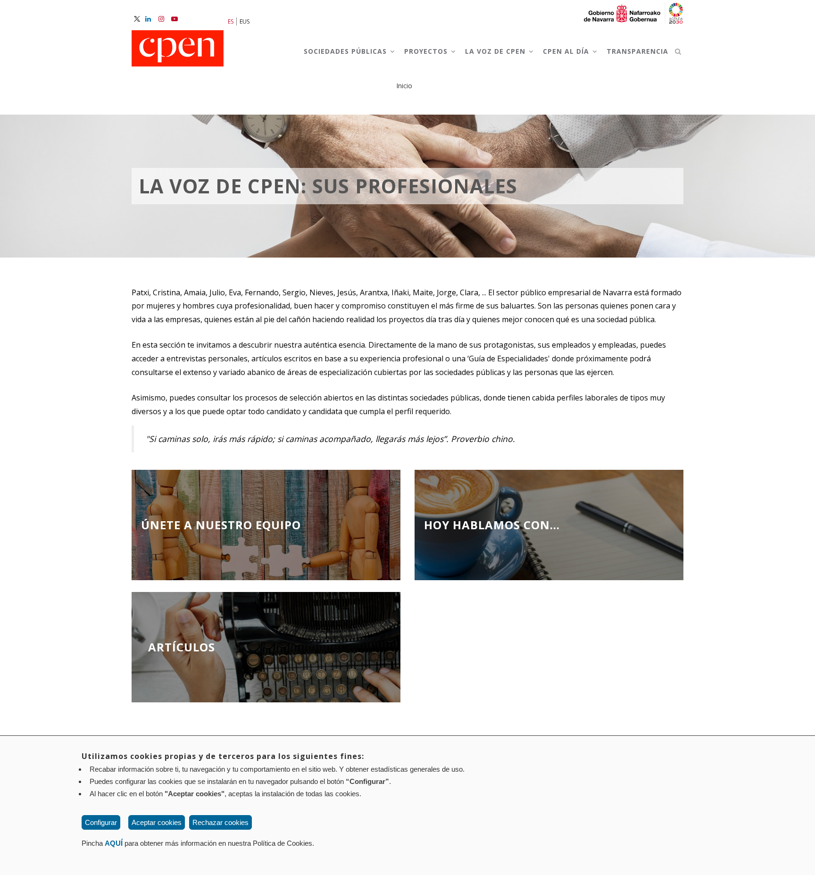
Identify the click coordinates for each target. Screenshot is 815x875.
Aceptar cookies (157, 822)
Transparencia (637, 51)
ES (230, 21)
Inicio (404, 85)
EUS (244, 21)
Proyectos (427, 51)
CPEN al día (567, 51)
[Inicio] (178, 49)
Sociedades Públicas (346, 51)
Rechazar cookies (220, 822)
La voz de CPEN (496, 51)
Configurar (101, 822)
